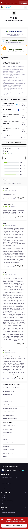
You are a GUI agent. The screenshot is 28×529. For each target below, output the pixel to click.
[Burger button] (25, 7)
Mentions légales (6, 483)
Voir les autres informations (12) (14, 142)
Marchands (5, 498)
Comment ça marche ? (8, 512)
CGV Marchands (6, 486)
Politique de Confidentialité (9, 477)
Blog (3, 503)
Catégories (5, 495)
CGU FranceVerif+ (6, 489)
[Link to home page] (2, 7)
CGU (3, 480)
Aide (3, 509)
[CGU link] (18, 149)
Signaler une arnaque (8, 500)
